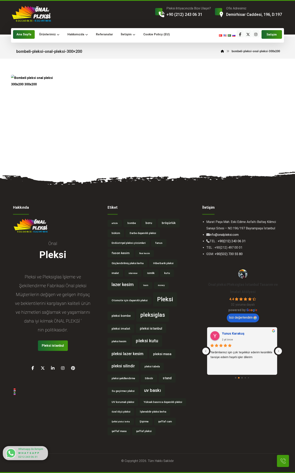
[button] (240, 33)
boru (148, 223)
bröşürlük (169, 223)
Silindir (149, 378)
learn (145, 285)
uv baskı (152, 390)
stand (167, 378)
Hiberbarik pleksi (163, 263)
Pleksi (165, 299)
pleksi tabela (152, 366)
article (115, 223)
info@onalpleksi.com (224, 235)
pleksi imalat (121, 328)
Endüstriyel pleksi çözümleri (128, 242)
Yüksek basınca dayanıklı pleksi (163, 402)
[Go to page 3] (245, 377)
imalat (115, 273)
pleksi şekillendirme (123, 378)
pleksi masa (162, 354)
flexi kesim (144, 253)
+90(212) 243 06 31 (232, 241)
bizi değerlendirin (241, 317)
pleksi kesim (119, 341)
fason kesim (121, 253)
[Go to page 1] (239, 378)
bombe (131, 223)
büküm (116, 233)
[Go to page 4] (248, 377)
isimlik (151, 273)
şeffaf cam (165, 421)
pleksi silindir (123, 366)
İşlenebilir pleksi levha (153, 411)
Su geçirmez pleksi (123, 390)
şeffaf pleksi (144, 431)
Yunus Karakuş (233, 333)
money (161, 285)
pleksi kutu (147, 340)
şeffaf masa (119, 431)
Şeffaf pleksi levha (121, 421)
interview (133, 273)
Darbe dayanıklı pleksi (143, 233)
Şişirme (144, 421)
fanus (158, 242)
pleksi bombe (121, 316)
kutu (167, 273)
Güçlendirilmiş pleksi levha (127, 263)
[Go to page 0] (235, 378)
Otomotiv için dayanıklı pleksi (130, 300)
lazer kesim (123, 284)
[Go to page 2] (242, 378)
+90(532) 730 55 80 (229, 254)
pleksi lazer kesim (127, 353)
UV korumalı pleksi (123, 402)
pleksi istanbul (151, 328)
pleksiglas (152, 315)
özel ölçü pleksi (121, 411)
